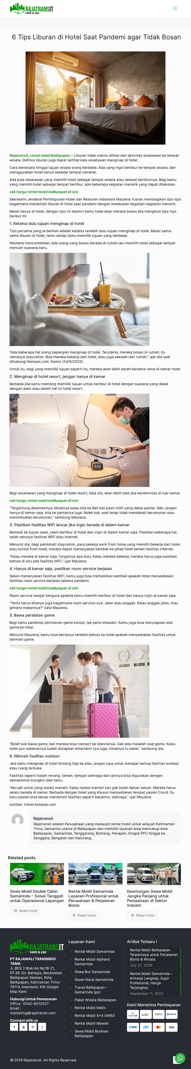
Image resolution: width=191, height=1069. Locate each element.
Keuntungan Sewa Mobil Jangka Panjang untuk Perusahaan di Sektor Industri (149, 898)
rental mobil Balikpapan (50, 155)
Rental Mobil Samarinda (95, 951)
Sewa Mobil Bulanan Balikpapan (91, 1033)
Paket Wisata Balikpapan (95, 1000)
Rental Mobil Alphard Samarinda (92, 961)
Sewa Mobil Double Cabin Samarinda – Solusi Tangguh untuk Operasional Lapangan (37, 896)
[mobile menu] (175, 8)
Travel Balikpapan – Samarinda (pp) (91, 989)
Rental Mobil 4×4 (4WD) (95, 1015)
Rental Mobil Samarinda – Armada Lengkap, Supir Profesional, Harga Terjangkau (151, 981)
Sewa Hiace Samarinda (94, 980)
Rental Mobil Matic (90, 1008)
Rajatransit (19, 155)
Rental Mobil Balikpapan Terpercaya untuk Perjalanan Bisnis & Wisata (154, 954)
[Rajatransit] (31, 8)
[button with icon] (14, 1027)
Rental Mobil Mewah (92, 1023)
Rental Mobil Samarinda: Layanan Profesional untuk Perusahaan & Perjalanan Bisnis (93, 898)
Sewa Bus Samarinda (92, 972)
